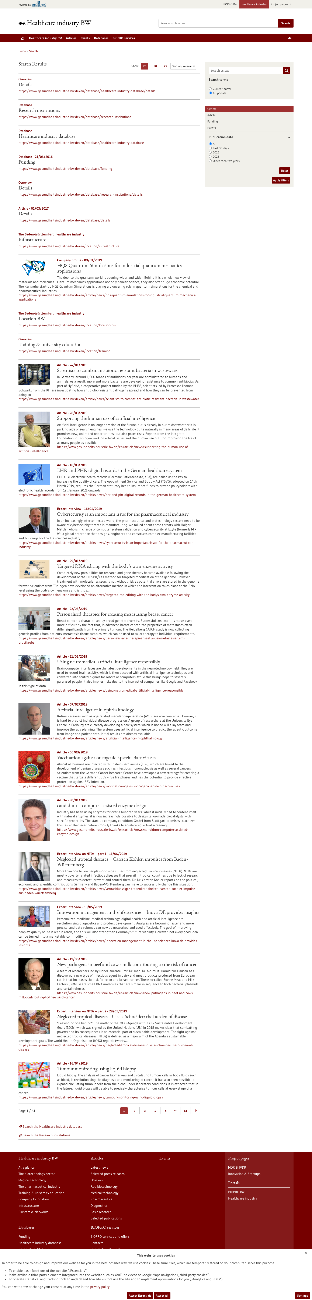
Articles (71, 38)
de (289, 38)
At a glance (26, 1167)
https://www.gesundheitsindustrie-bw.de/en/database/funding (65, 168)
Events (85, 38)
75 (166, 67)
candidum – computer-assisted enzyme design (101, 806)
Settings (302, 1295)
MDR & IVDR (237, 1167)
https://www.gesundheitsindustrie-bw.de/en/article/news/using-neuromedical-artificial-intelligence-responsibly (100, 690)
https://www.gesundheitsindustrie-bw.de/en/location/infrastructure (68, 246)
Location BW (31, 319)
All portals (219, 93)
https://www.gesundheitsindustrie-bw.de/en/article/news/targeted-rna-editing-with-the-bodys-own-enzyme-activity (104, 595)
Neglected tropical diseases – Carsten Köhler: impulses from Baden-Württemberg (122, 862)
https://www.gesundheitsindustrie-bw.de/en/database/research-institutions (74, 117)
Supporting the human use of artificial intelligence (106, 418)
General (212, 109)
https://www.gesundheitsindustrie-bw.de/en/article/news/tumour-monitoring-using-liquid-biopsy (90, 1097)
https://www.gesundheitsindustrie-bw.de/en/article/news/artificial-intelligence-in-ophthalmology (90, 738)
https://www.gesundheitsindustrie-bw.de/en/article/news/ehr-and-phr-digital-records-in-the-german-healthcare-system (107, 495)
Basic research (101, 1212)
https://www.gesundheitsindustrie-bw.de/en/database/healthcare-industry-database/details (86, 91)
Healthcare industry (254, 4)
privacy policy (100, 1287)
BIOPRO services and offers (110, 1236)
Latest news (99, 1167)
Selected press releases (108, 1174)
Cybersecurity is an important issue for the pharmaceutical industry (123, 514)
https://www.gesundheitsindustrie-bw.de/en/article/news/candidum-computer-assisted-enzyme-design (122, 831)
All (214, 144)
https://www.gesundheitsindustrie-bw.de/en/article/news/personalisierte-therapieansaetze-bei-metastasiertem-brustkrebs (101, 640)
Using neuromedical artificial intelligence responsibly (108, 662)
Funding (26, 162)
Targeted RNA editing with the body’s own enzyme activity (115, 566)
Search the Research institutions (46, 1135)
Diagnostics (99, 1205)
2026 (216, 152)
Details (25, 85)
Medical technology (32, 1180)
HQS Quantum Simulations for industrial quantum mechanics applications (119, 268)
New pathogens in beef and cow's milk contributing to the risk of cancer (127, 964)
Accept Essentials (140, 1295)
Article (211, 115)
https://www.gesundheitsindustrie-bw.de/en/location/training (64, 351)
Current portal (222, 89)
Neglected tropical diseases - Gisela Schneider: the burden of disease (122, 1017)
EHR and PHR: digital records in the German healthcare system (119, 470)
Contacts (97, 1243)
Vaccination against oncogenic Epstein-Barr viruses (106, 758)
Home (22, 51)
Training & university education (50, 345)
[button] (287, 137)
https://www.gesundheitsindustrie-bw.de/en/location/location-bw (67, 325)
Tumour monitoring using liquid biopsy (96, 1069)
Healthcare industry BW (45, 38)
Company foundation (33, 1199)
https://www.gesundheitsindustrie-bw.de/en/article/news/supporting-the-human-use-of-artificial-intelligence (103, 449)
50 (156, 67)
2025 (216, 157)
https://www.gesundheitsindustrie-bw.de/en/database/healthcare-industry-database (81, 143)
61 (185, 1111)
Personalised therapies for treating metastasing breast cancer (115, 614)
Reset (284, 171)
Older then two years (226, 161)
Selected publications (106, 1218)
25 (145, 67)
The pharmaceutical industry (39, 1186)
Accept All (162, 1295)
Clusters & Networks (33, 1212)
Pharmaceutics (101, 1199)
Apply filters (281, 180)
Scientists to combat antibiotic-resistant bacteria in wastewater (118, 370)
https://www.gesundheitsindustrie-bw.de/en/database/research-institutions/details (80, 194)
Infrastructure (32, 240)
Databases (101, 38)
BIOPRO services (124, 38)
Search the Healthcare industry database (52, 1126)
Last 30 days (221, 148)
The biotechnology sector (36, 1174)
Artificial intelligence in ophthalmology (95, 710)
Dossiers (97, 1180)
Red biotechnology (104, 1186)
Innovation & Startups (244, 1174)
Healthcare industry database (46, 136)
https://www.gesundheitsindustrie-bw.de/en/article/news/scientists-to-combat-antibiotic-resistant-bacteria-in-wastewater (108, 399)
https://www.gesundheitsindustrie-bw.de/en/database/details (64, 220)
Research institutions (39, 110)
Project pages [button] (280, 4)
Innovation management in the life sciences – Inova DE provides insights (128, 912)
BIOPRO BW (230, 4)
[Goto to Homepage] (57, 23)
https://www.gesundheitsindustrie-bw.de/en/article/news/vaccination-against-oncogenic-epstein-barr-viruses (99, 786)
